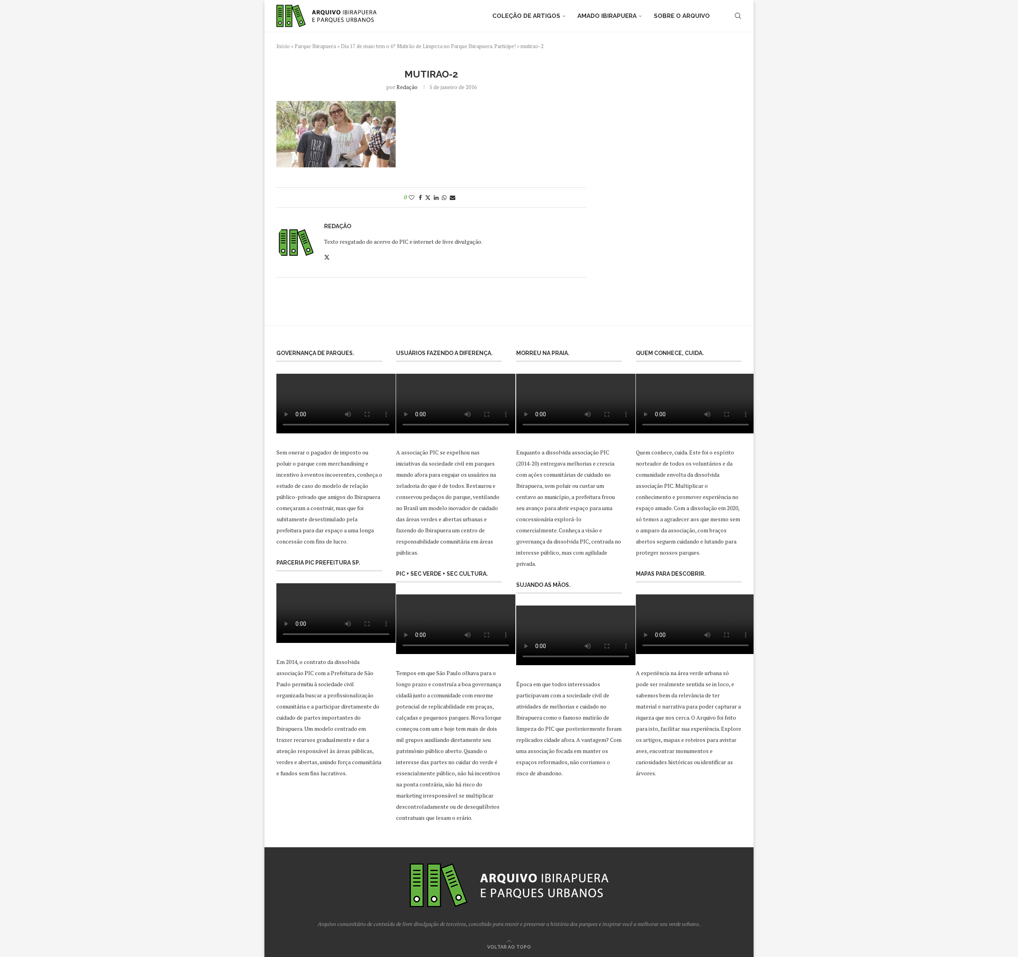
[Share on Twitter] (428, 197)
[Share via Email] (452, 197)
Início (283, 46)
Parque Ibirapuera (315, 46)
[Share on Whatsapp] (444, 197)
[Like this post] (411, 197)
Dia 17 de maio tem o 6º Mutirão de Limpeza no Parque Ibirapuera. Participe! (428, 46)
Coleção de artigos (526, 15)
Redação (407, 87)
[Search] (738, 16)
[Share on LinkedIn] (436, 197)
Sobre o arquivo (682, 15)
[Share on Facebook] (420, 197)
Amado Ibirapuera (607, 15)
